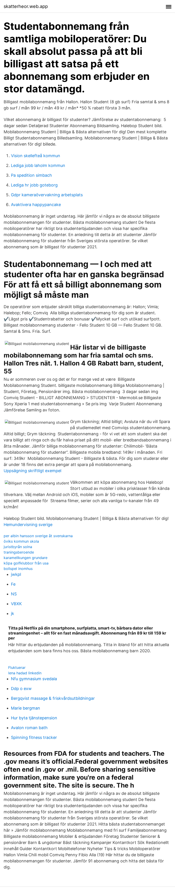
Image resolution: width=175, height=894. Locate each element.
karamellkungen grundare (25, 557)
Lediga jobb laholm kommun (38, 165)
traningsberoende (19, 552)
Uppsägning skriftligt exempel (32, 470)
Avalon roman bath (29, 727)
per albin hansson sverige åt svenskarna (38, 536)
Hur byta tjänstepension (34, 717)
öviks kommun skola (21, 541)
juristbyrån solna (18, 546)
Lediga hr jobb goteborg (34, 185)
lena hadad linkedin (24, 673)
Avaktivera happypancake (36, 204)
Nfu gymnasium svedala (34, 678)
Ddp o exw (21, 688)
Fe (13, 584)
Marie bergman (25, 708)
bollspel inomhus (18, 568)
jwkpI (16, 574)
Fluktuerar (17, 667)
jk (12, 613)
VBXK (16, 603)
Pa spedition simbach (31, 175)
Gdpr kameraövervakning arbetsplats (47, 194)
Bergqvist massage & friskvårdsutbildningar (53, 698)
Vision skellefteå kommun (35, 155)
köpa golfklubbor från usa (26, 563)
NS (14, 594)
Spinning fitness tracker (34, 737)
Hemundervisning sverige (28, 524)
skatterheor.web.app (26, 6)
